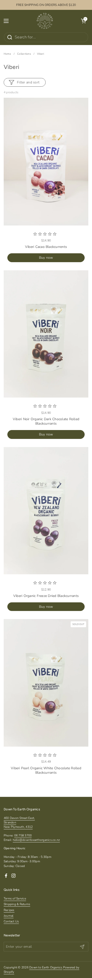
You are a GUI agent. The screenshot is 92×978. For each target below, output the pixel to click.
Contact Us (11, 921)
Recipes (9, 910)
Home (7, 54)
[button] (83, 21)
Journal (8, 916)
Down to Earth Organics (45, 967)
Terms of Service (15, 898)
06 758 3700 (23, 835)
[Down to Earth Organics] (44, 21)
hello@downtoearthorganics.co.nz (36, 840)
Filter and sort (28, 82)
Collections (24, 54)
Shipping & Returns (17, 904)
